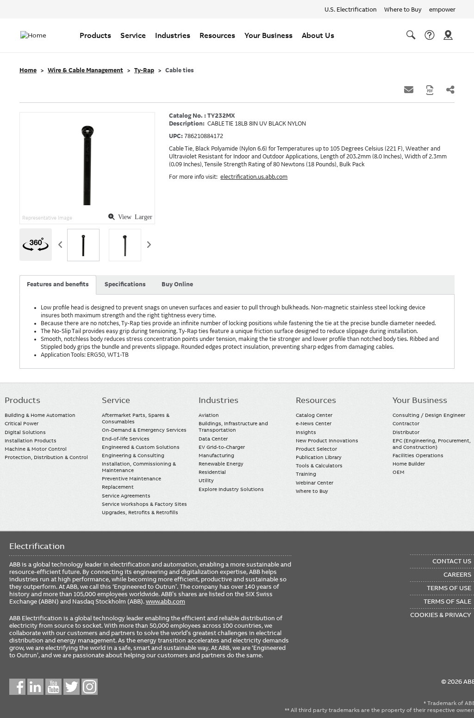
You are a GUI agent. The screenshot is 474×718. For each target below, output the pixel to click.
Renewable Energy (221, 463)
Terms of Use (449, 588)
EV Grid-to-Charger (222, 447)
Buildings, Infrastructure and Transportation (233, 426)
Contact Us (429, 35)
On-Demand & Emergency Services (144, 430)
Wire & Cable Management (85, 70)
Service (133, 35)
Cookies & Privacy (440, 615)
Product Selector (316, 449)
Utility (206, 480)
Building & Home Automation (40, 415)
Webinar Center (314, 482)
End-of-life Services (126, 438)
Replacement (118, 487)
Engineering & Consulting (133, 455)
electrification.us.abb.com (253, 177)
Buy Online (177, 284)
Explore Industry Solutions (231, 489)
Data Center (213, 438)
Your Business (268, 35)
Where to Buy (403, 9)
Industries (172, 35)
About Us (318, 35)
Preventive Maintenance (131, 478)
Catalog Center (314, 415)
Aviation (209, 415)
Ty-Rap (144, 70)
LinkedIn (35, 687)
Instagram (89, 687)
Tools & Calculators (319, 465)
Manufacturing (216, 455)
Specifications (125, 284)
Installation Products (30, 440)
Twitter (71, 687)
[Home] (38, 35)
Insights (306, 432)
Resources (217, 35)
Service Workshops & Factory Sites (144, 504)
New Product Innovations (327, 440)
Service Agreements (126, 495)
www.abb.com (165, 601)
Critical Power (21, 423)
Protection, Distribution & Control (46, 457)
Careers (457, 574)
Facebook (17, 687)
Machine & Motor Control (36, 449)
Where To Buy (448, 35)
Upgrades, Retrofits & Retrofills (140, 512)
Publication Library (319, 457)
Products (95, 35)
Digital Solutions (25, 432)
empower (442, 9)
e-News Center (313, 423)
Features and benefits (58, 284)
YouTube (53, 687)
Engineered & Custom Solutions (141, 447)
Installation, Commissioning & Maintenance (139, 466)
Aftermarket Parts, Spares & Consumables (135, 418)
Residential (212, 472)
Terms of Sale (447, 601)
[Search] (411, 35)
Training (306, 474)
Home (28, 70)
